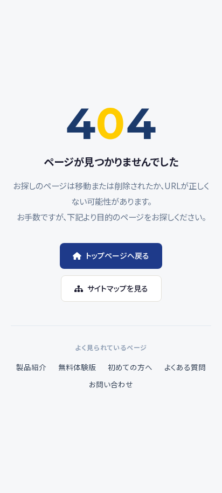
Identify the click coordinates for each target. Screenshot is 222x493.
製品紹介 (31, 367)
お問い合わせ (111, 384)
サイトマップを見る (117, 288)
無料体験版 (77, 367)
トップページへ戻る (117, 255)
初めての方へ (130, 367)
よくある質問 (185, 367)
